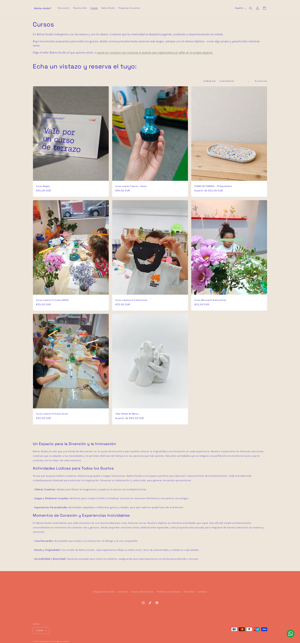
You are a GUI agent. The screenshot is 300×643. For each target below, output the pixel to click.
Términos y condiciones (169, 592)
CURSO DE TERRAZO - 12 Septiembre (213, 186)
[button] (250, 8)
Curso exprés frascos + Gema (130, 186)
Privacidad (189, 592)
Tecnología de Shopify (60, 641)
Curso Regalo (43, 186)
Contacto (202, 592)
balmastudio (45, 641)
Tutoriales (123, 592)
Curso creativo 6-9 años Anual (52, 414)
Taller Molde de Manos (127, 414)
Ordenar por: (209, 81)
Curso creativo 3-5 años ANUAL (52, 300)
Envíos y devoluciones (142, 592)
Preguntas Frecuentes (104, 592)
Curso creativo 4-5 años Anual (131, 300)
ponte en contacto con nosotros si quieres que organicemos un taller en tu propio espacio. (155, 52)
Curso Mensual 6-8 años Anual (210, 300)
